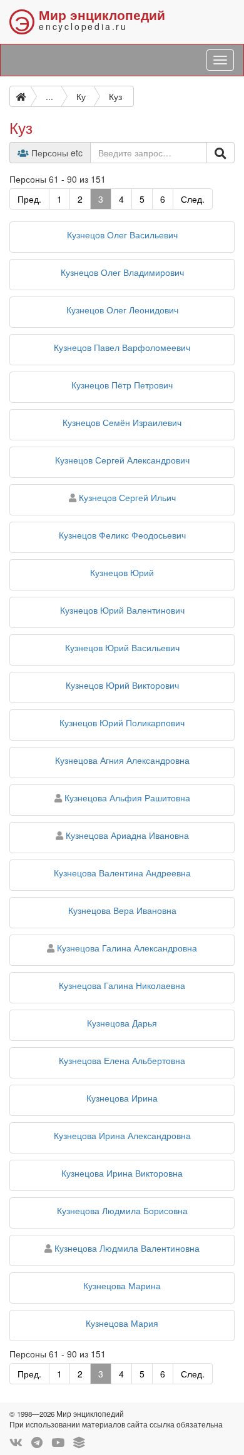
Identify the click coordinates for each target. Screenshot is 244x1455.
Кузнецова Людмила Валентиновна (127, 1248)
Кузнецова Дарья (122, 1022)
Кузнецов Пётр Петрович (122, 384)
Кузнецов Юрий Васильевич (122, 647)
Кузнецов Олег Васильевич (122, 234)
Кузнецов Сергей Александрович (122, 460)
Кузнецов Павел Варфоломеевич (122, 347)
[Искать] (220, 152)
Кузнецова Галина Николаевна (122, 985)
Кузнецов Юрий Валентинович (122, 610)
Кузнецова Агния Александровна (122, 760)
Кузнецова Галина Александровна (127, 947)
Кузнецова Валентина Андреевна (122, 872)
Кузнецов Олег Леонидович (122, 309)
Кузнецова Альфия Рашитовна (127, 797)
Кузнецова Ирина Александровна (122, 1135)
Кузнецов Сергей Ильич (127, 497)
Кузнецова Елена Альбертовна (122, 1060)
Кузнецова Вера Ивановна (122, 910)
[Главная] (20, 96)
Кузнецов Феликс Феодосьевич (122, 535)
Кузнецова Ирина (122, 1098)
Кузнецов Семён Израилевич (122, 422)
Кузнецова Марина (122, 1285)
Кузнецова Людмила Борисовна (122, 1210)
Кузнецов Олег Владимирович (122, 272)
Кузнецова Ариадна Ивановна (127, 835)
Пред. (29, 199)
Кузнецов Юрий (122, 572)
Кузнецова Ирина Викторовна (122, 1173)
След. (193, 199)
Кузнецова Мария (122, 1323)
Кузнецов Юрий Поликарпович (122, 722)
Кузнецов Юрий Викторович (122, 685)
